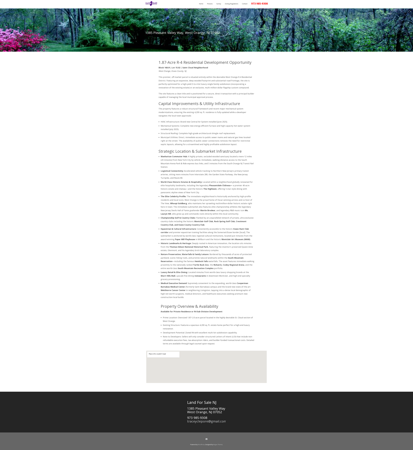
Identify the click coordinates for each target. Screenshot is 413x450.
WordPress (201, 444)
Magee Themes (218, 444)
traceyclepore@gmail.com (207, 421)
